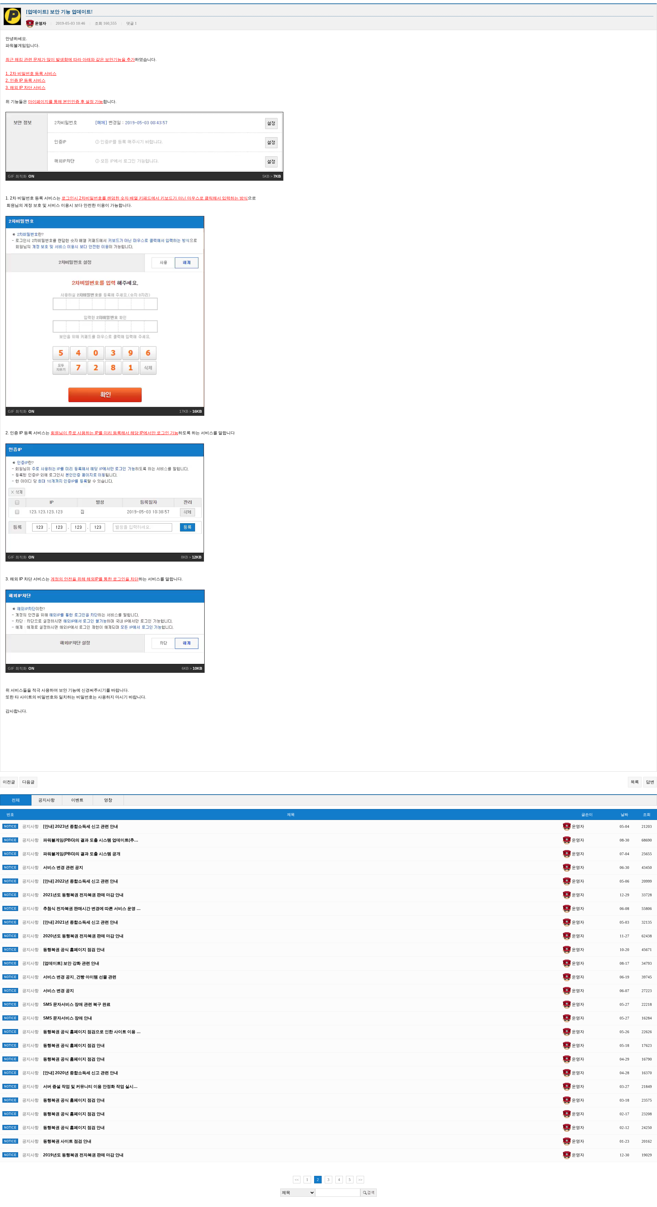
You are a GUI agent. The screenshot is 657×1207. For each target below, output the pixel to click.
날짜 (624, 814)
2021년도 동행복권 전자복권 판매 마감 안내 (83, 895)
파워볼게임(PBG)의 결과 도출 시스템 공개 (81, 853)
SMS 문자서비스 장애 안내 (67, 1018)
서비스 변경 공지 (58, 990)
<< (297, 1180)
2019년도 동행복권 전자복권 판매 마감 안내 (83, 1155)
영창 (108, 800)
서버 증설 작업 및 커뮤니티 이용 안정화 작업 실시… (90, 1086)
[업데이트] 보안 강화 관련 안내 (71, 963)
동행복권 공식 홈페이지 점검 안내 (74, 949)
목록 (635, 782)
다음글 (28, 782)
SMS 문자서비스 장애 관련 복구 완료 (77, 1004)
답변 (650, 782)
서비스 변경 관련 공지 (63, 867)
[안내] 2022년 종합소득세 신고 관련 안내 (80, 881)
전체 (16, 800)
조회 (646, 814)
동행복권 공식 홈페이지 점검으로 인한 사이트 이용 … (92, 1031)
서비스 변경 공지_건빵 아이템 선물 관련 (79, 977)
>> (360, 1180)
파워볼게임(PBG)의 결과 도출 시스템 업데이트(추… (90, 840)
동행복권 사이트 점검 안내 (67, 1141)
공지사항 (46, 800)
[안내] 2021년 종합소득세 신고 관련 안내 (80, 922)
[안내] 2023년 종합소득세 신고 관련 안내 (80, 826)
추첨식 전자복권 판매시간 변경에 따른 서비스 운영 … (92, 908)
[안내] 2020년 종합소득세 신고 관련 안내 (80, 1072)
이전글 (9, 782)
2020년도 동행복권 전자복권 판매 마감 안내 (83, 936)
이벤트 (77, 800)
